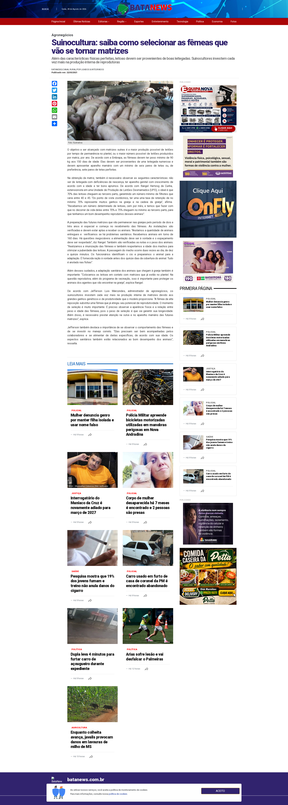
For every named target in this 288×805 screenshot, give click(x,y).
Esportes (139, 21)
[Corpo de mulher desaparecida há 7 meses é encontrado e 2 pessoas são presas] (148, 470)
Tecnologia (182, 21)
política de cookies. (118, 794)
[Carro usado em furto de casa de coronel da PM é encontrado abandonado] (148, 548)
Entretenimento (160, 21)
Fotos (233, 21)
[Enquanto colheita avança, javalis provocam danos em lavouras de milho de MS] (92, 704)
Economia (217, 21)
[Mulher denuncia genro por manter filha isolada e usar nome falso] (92, 387)
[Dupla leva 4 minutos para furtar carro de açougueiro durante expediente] (92, 626)
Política (200, 21)
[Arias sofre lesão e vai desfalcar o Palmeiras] (148, 626)
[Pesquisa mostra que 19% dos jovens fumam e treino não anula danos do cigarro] (92, 548)
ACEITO (220, 790)
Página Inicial (58, 21)
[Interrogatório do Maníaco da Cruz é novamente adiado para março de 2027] (92, 470)
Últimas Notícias (81, 21)
